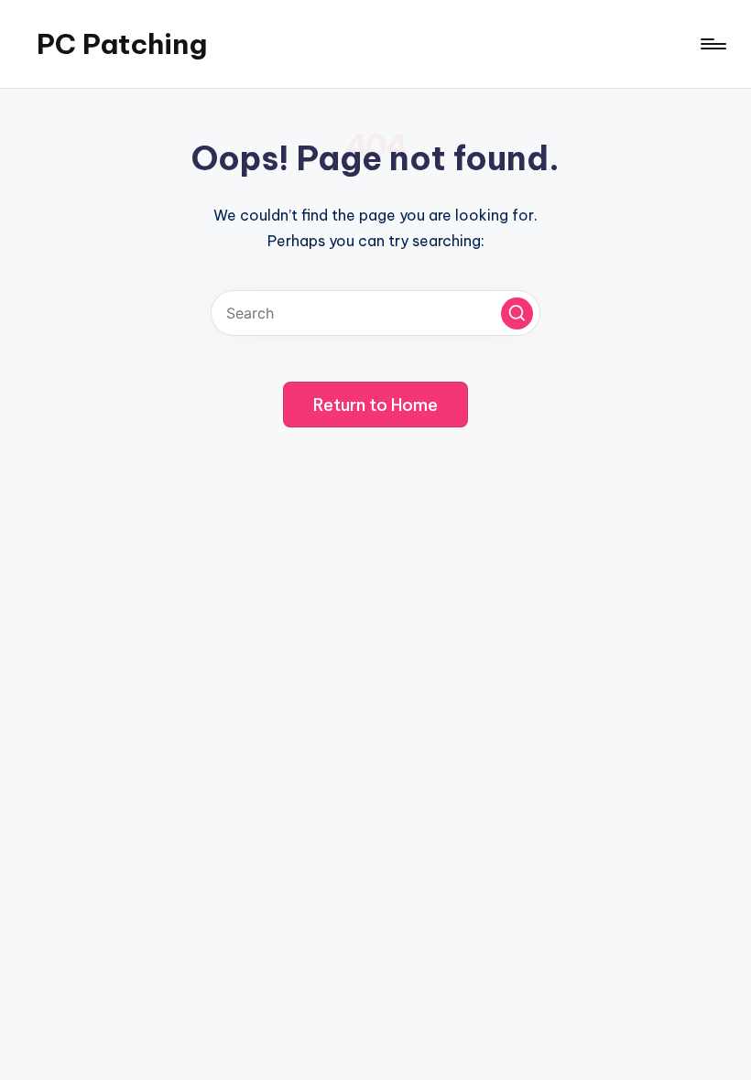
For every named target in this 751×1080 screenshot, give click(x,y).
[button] (517, 313)
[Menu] (712, 44)
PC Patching (122, 44)
